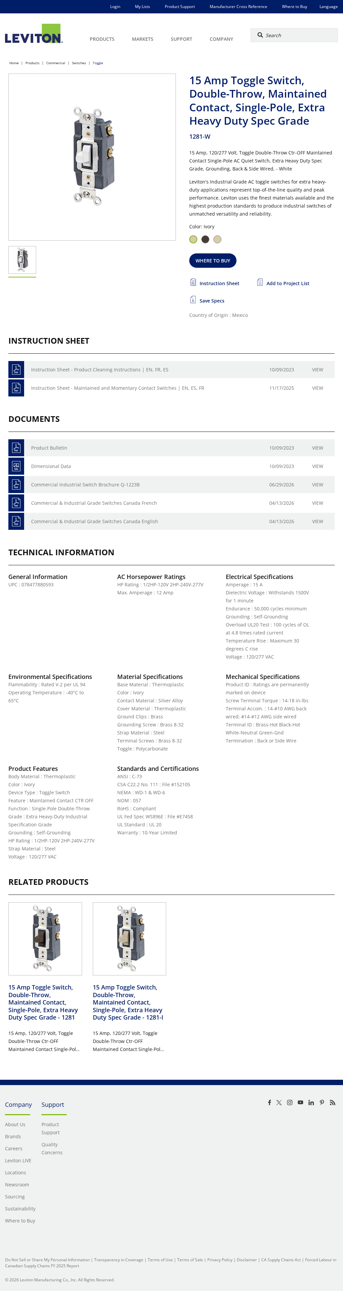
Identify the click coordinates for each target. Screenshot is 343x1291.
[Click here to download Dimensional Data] (16, 466)
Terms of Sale (190, 1260)
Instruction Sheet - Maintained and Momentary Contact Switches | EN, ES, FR (117, 388)
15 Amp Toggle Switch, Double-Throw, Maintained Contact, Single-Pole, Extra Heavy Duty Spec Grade (43, 1002)
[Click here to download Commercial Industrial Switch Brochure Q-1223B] (16, 484)
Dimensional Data (51, 466)
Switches (79, 63)
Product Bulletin (49, 448)
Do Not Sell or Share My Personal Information (47, 1260)
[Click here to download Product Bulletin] (16, 447)
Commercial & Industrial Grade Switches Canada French (94, 503)
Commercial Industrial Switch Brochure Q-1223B (85, 484)
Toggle (98, 63)
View (317, 369)
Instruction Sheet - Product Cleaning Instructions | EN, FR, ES (99, 369)
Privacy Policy (219, 1260)
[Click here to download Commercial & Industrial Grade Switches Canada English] (16, 521)
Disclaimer (247, 1260)
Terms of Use (160, 1260)
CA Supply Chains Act (281, 1260)
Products (32, 63)
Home (14, 63)
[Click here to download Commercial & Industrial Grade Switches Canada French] (16, 502)
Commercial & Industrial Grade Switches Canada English (94, 521)
